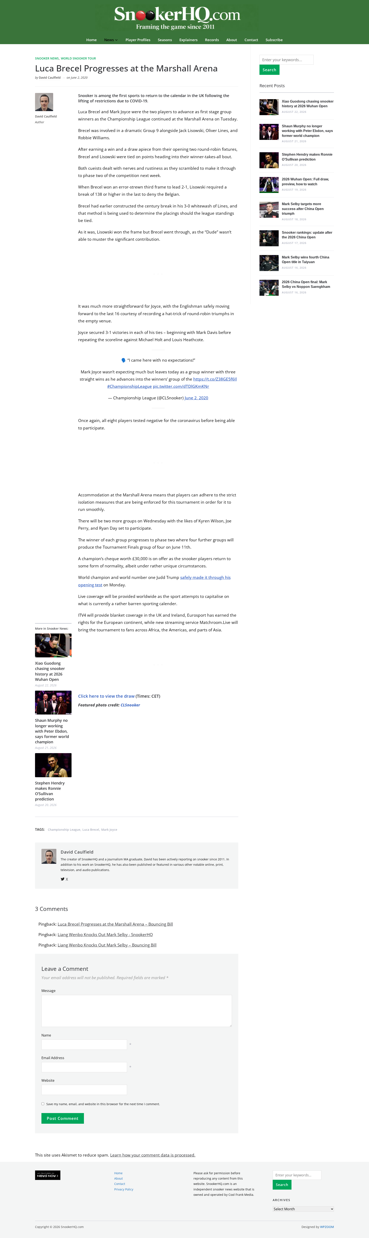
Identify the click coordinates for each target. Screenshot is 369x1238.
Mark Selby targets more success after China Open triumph (303, 208)
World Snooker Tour (78, 58)
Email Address (52, 1057)
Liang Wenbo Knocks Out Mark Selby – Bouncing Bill (107, 945)
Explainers (188, 39)
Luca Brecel (90, 830)
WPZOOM (327, 1227)
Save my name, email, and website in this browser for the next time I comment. (103, 1104)
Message (48, 990)
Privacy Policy (123, 1189)
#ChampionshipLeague (129, 386)
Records (212, 39)
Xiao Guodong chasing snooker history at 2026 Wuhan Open (50, 671)
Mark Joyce (109, 830)
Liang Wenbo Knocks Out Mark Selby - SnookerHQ (105, 934)
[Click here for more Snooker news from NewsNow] (47, 1175)
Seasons (165, 39)
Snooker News (47, 58)
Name (46, 1035)
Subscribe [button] (274, 39)
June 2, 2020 (196, 398)
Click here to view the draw (106, 696)
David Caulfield (50, 77)
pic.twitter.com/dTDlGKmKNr (181, 386)
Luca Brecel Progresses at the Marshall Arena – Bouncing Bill (115, 924)
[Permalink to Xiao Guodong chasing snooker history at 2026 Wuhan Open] (53, 645)
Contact (251, 39)
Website (47, 1080)
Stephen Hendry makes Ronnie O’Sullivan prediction (50, 791)
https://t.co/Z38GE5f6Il (215, 379)
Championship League (64, 830)
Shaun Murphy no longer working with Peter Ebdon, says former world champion (52, 731)
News (109, 39)
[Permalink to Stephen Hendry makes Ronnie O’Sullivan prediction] (53, 765)
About (231, 39)
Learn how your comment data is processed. (152, 1155)
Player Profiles (138, 39)
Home (91, 39)
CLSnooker (130, 704)
